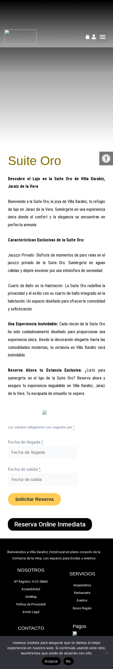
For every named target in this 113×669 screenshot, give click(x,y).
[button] (102, 37)
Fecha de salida (24, 469)
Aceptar (51, 661)
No (68, 661)
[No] (106, 652)
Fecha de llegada (25, 442)
